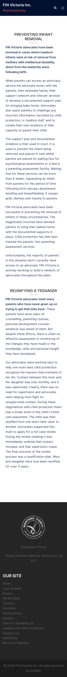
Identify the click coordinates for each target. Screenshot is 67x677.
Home (7, 583)
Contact (8, 603)
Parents (8, 618)
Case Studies (12, 588)
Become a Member (16, 643)
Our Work (9, 608)
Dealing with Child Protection (23, 628)
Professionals (12, 613)
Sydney (36, 670)
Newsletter (10, 638)
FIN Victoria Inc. (17, 5)
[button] (55, 7)
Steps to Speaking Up (18, 623)
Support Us (11, 633)
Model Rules (11, 598)
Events (7, 593)
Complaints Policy (33, 547)
